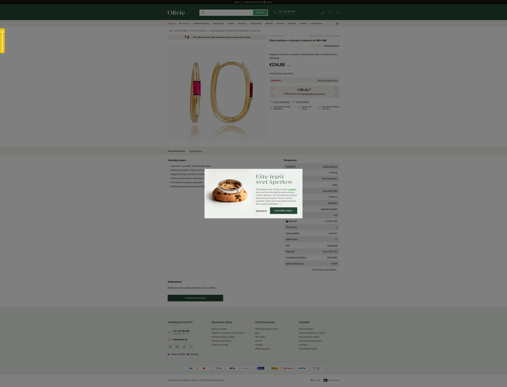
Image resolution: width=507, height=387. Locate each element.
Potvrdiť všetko (284, 211)
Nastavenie (261, 210)
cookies (292, 189)
